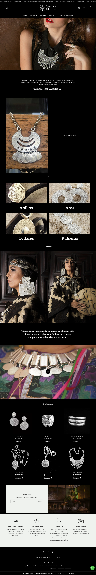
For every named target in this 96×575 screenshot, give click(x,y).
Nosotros (43, 15)
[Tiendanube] (48, 563)
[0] (88, 8)
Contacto (52, 15)
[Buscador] (7, 8)
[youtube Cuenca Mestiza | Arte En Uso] (52, 552)
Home (25, 15)
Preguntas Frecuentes (65, 15)
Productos (33, 15)
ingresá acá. (53, 568)
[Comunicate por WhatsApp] (92, 568)
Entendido (71, 573)
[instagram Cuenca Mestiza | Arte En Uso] (43, 552)
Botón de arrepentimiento (64, 568)
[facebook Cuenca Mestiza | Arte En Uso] (48, 552)
